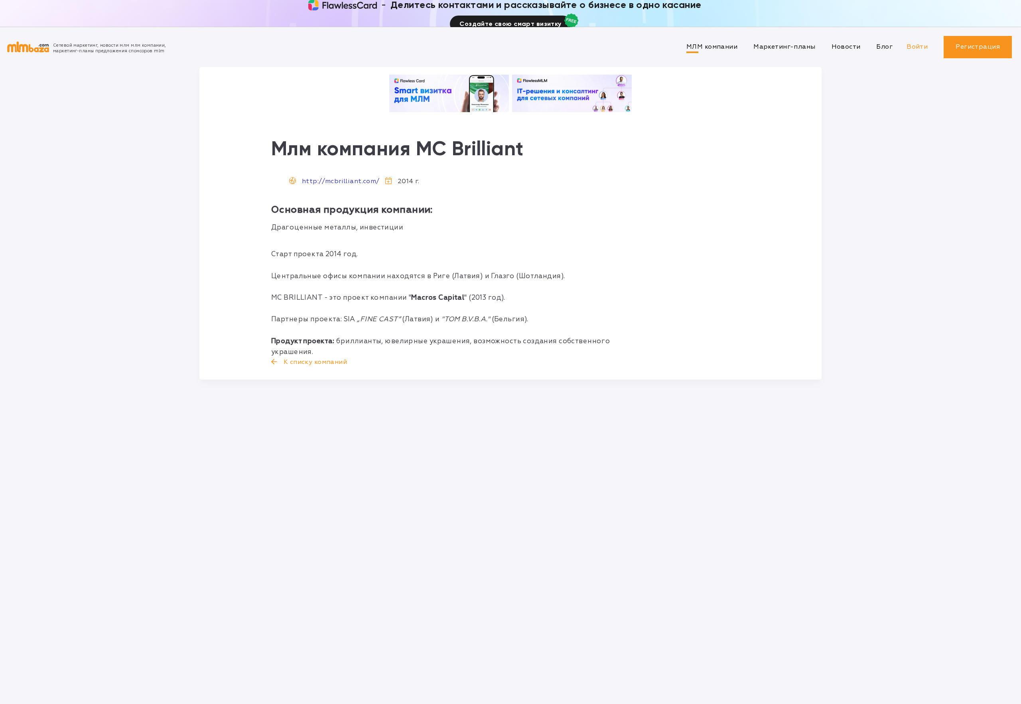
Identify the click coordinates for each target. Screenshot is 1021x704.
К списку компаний (314, 362)
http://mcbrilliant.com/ (341, 181)
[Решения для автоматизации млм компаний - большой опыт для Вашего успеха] (449, 93)
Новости (846, 47)
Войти (917, 47)
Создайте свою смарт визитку (510, 24)
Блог (884, 47)
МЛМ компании (711, 47)
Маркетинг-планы (784, 47)
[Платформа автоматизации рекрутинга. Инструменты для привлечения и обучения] (572, 93)
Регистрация (978, 47)
